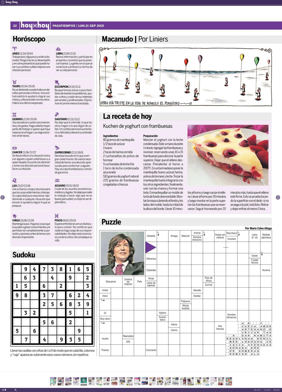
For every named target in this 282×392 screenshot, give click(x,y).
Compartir (268, 390)
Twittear (258, 390)
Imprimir (277, 390)
